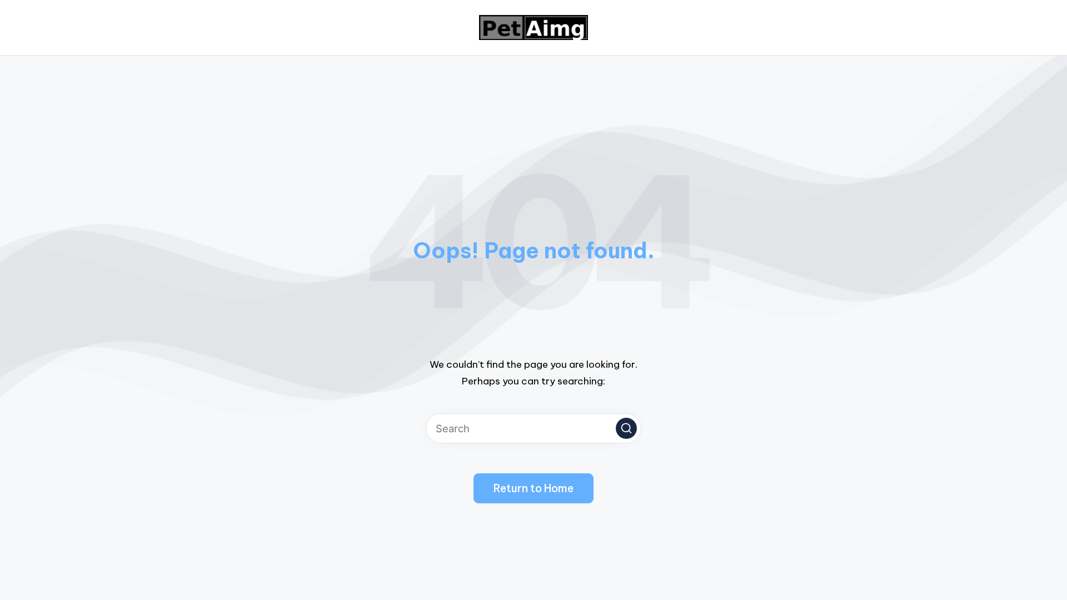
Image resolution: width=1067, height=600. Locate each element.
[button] (626, 428)
